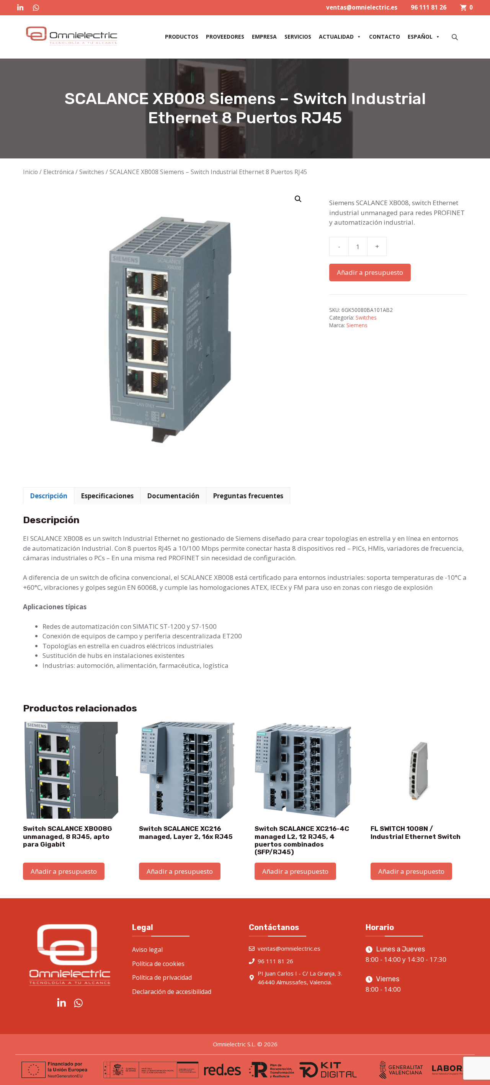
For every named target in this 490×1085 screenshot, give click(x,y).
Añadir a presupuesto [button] (64, 871)
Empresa (264, 36)
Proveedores (225, 36)
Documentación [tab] (173, 495)
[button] (298, 199)
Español (420, 36)
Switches (91, 172)
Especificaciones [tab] (107, 495)
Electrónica (58, 172)
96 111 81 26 (428, 7)
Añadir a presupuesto (370, 272)
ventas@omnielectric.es (361, 7)
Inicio (30, 172)
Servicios (297, 36)
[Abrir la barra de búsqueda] (455, 37)
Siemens (357, 325)
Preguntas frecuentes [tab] (248, 495)
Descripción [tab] (48, 495)
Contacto (384, 36)
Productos (181, 36)
